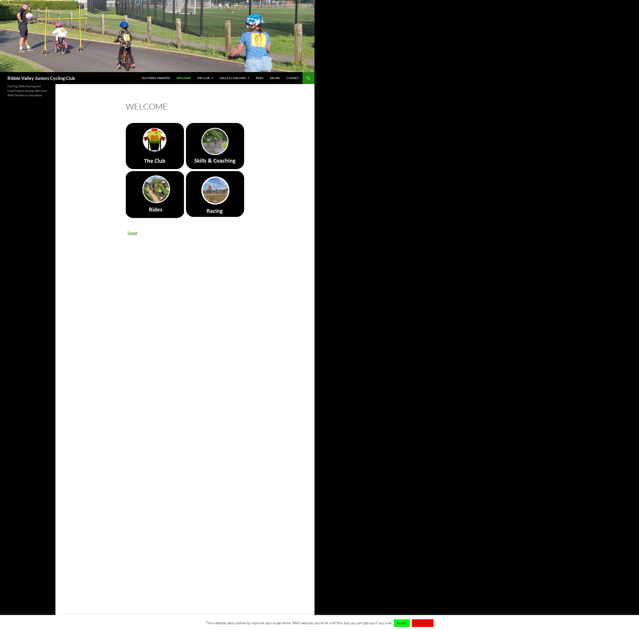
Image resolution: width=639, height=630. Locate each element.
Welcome (183, 78)
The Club (203, 78)
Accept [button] (402, 623)
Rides (259, 78)
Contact (293, 78)
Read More (423, 623)
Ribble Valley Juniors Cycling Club (41, 78)
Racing (275, 78)
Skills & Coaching (233, 78)
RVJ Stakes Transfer (156, 78)
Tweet (132, 232)
